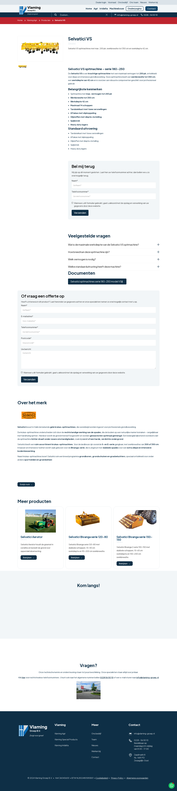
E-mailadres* (27, 316)
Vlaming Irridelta (62, 745)
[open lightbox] (40, 48)
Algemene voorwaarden (137, 778)
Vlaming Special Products (66, 739)
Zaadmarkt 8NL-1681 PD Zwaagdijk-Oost (141, 757)
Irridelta (104, 9)
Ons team (134, 2)
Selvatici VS (60, 20)
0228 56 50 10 (106, 677)
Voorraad (112, 2)
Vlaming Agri (32, 20)
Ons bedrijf (123, 2)
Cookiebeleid (102, 778)
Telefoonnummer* (80, 192)
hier (23, 677)
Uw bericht (26, 349)
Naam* (75, 181)
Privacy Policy (117, 778)
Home (89, 9)
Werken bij (153, 2)
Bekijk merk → (26, 484)
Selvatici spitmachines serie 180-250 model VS (96, 281)
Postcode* (26, 338)
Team (94, 739)
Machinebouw (117, 9)
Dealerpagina (134, 8)
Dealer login (101, 2)
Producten (45, 20)
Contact (151, 8)
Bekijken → (28, 557)
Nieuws (143, 2)
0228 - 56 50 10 (141, 740)
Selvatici (72, 43)
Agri (96, 9)
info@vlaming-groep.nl (147, 677)
